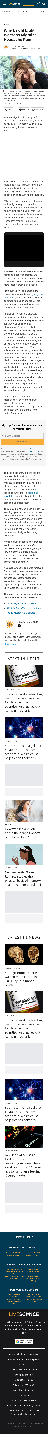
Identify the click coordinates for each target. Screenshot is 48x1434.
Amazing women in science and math (34, 1270)
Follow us (25, 110)
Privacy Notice (33, 451)
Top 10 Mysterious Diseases (20, 612)
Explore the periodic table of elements (14, 1278)
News (38, 49)
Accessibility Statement (24, 1354)
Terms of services (31, 449)
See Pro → (28, 4)
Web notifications (24, 1390)
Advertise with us (24, 1385)
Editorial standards (24, 1400)
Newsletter (39, 110)
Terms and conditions (24, 1369)
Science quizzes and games (14, 1295)
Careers (24, 1395)
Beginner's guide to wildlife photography (33, 1295)
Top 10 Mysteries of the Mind (21, 603)
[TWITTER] (20, 625)
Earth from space (33, 1252)
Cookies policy (24, 1380)
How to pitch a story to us (24, 1405)
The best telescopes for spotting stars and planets (14, 1302)
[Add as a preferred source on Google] (24, 1341)
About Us (24, 1364)
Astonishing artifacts (33, 1255)
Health (6, 25)
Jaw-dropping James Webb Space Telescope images (14, 1271)
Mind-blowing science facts (34, 1301)
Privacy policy (24, 1375)
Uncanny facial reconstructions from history (33, 1279)
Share (10, 110)
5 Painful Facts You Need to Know (23, 608)
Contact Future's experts (24, 1359)
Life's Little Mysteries (14, 1252)
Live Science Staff (21, 46)
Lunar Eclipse (41, 12)
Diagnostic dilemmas (14, 1255)
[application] (24, 246)
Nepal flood (22, 12)
